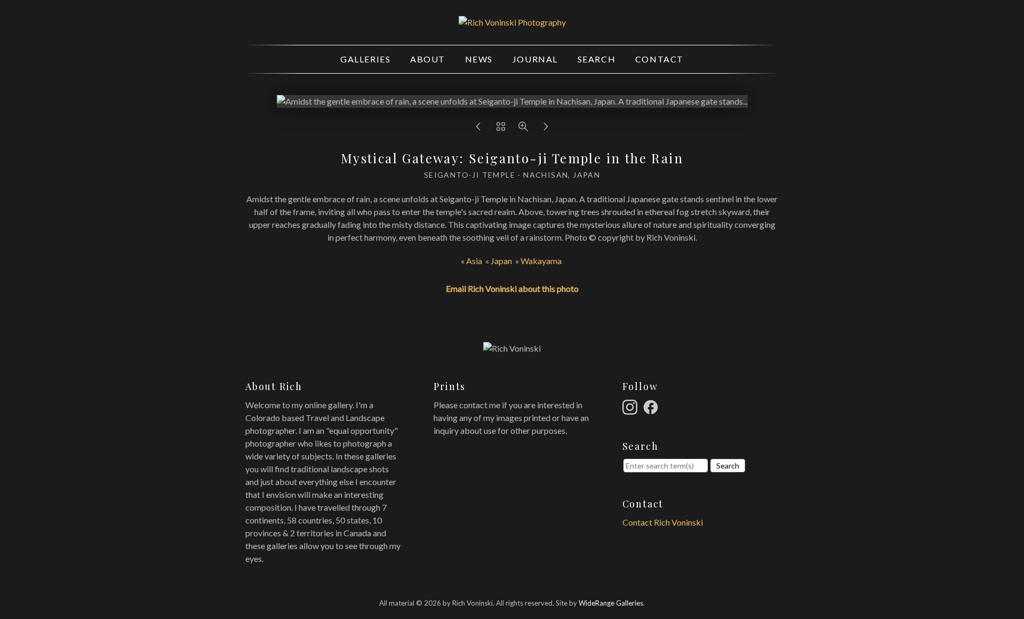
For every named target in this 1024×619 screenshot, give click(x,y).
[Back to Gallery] (501, 129)
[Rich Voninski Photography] (512, 22)
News (479, 59)
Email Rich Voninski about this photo (512, 288)
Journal (535, 59)
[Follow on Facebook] (652, 406)
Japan (501, 261)
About (427, 59)
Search (597, 59)
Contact (659, 59)
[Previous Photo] (478, 129)
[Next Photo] (545, 129)
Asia (474, 261)
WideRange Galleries (611, 603)
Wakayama (542, 261)
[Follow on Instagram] (631, 406)
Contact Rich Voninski (662, 522)
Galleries (365, 59)
